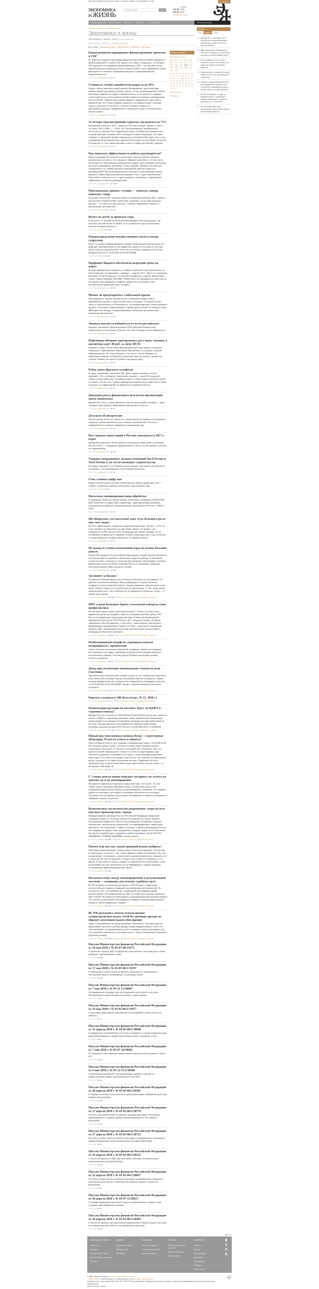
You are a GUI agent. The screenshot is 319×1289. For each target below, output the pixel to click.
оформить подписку (120, 43)
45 (183, 86)
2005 (171, 60)
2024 (190, 68)
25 (171, 81)
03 (177, 73)
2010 (171, 63)
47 (189, 86)
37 (183, 83)
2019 (190, 65)
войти (199, 23)
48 (192, 86)
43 (177, 86)
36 (180, 83)
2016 (176, 65)
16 (192, 76)
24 (191, 78)
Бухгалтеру (115, 23)
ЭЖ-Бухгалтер (123, 47)
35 (177, 83)
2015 (171, 65)
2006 (176, 60)
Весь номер (93, 47)
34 (174, 83)
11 (177, 76)
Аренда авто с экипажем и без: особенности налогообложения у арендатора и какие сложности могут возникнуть (214, 41)
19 (176, 78)
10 (174, 76)
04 (180, 73)
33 (171, 83)
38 (186, 83)
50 (174, 88)
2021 (176, 68)
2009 (190, 60)
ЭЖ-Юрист (146, 47)
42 (174, 86)
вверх (229, 1235)
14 (186, 76)
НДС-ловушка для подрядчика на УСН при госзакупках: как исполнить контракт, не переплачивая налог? (215, 52)
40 (192, 83)
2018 (186, 65)
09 (171, 76)
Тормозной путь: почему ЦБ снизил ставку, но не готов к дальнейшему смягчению (215, 74)
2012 (181, 63)
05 (183, 73)
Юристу (128, 23)
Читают (201, 29)
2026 (176, 70)
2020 (171, 68)
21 (182, 78)
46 (186, 86)
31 (189, 81)
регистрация (207, 23)
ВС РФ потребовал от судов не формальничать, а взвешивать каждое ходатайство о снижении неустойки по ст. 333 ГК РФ (214, 98)
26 (174, 81)
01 (171, 73)
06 (186, 73)
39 (189, 83)
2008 (186, 60)
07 (189, 73)
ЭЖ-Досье (135, 47)
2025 (171, 70)
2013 (186, 63)
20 (179, 78)
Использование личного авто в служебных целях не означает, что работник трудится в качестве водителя (215, 63)
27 (177, 81)
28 (180, 81)
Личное (139, 23)
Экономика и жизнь (112, 33)
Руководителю (98, 23)
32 (192, 81)
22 (185, 78)
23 (188, 78)
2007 (181, 60)
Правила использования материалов (123, 1276)
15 (189, 76)
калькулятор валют (180, 15)
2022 (181, 68)
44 (180, 86)
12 (180, 76)
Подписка (154, 23)
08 (192, 73)
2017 (181, 65)
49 (171, 88)
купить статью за (128, 597)
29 (183, 81)
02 (174, 73)
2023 (186, 68)
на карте (136, 1279)
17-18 (172, 78)
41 (171, 86)
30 (186, 81)
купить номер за (99, 43)
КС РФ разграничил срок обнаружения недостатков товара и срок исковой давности (215, 109)
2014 (190, 63)
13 (183, 76)
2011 (176, 63)
